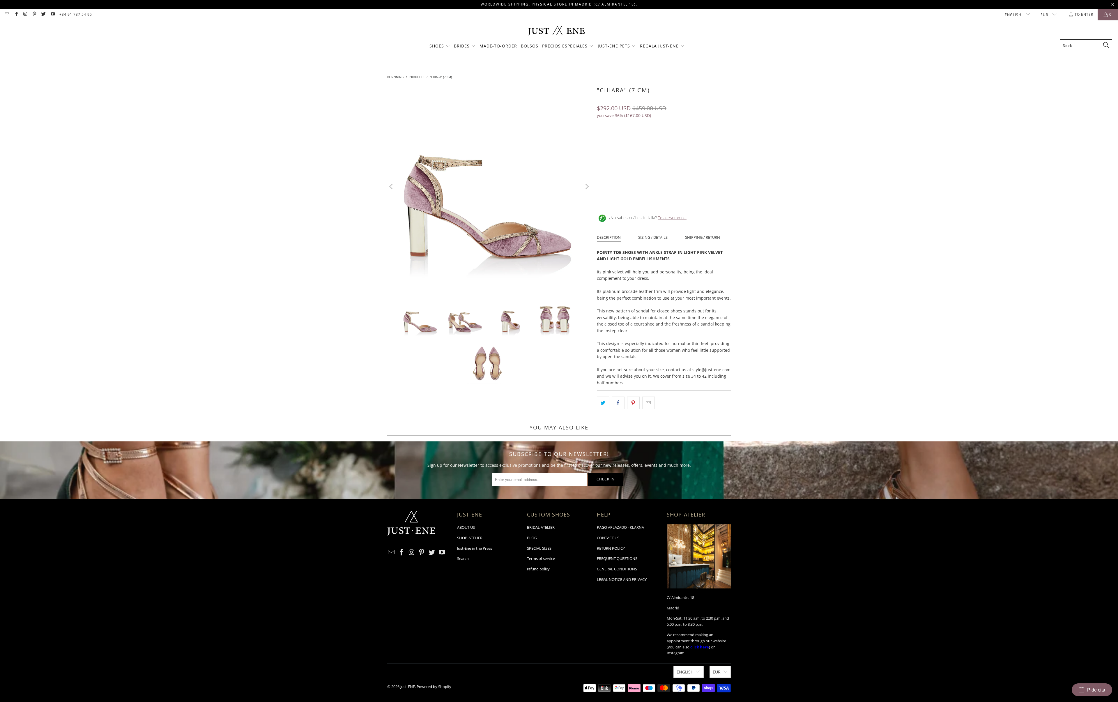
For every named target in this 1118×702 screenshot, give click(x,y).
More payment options (698, 176)
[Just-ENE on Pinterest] (34, 14)
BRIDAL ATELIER (541, 527)
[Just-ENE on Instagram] (25, 14)
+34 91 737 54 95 (75, 14)
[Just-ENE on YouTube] (52, 14)
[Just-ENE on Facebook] (15, 14)
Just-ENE (407, 686)
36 (617, 141)
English (1014, 14)
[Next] (586, 187)
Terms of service (541, 558)
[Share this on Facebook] (618, 403)
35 (603, 141)
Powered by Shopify (434, 686)
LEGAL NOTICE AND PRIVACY (622, 579)
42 (700, 141)
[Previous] (391, 187)
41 (686, 141)
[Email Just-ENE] (6, 14)
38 (645, 141)
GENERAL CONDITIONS (617, 569)
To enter (1084, 14)
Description (609, 237)
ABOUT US (466, 527)
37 (631, 141)
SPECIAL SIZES (539, 548)
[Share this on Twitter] (603, 403)
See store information (620, 199)
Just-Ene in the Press (474, 548)
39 (659, 141)
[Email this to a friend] (648, 403)
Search (463, 558)
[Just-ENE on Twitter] (43, 14)
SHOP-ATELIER (469, 537)
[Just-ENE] (556, 31)
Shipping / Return (702, 237)
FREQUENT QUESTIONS (617, 558)
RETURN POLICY (611, 548)
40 (673, 141)
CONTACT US (608, 537)
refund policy (538, 569)
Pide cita (1096, 689)
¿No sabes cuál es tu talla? (648, 217)
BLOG (532, 537)
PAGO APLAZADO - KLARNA (620, 527)
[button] (439, 46)
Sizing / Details (653, 237)
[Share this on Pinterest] (633, 403)
